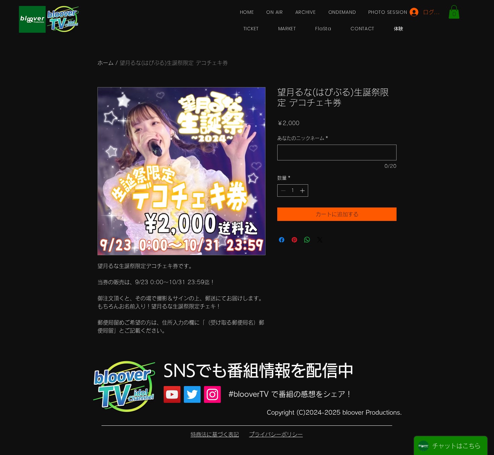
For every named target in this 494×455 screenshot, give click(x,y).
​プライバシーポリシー (276, 434)
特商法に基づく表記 (215, 434)
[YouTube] (172, 394)
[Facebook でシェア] (282, 240)
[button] (454, 12)
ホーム (105, 63)
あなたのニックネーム (302, 138)
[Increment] (303, 190)
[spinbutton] (293, 190)
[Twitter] (192, 394)
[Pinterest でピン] (294, 240)
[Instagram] (212, 394)
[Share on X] (320, 240)
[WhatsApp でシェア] (307, 240)
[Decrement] (282, 190)
